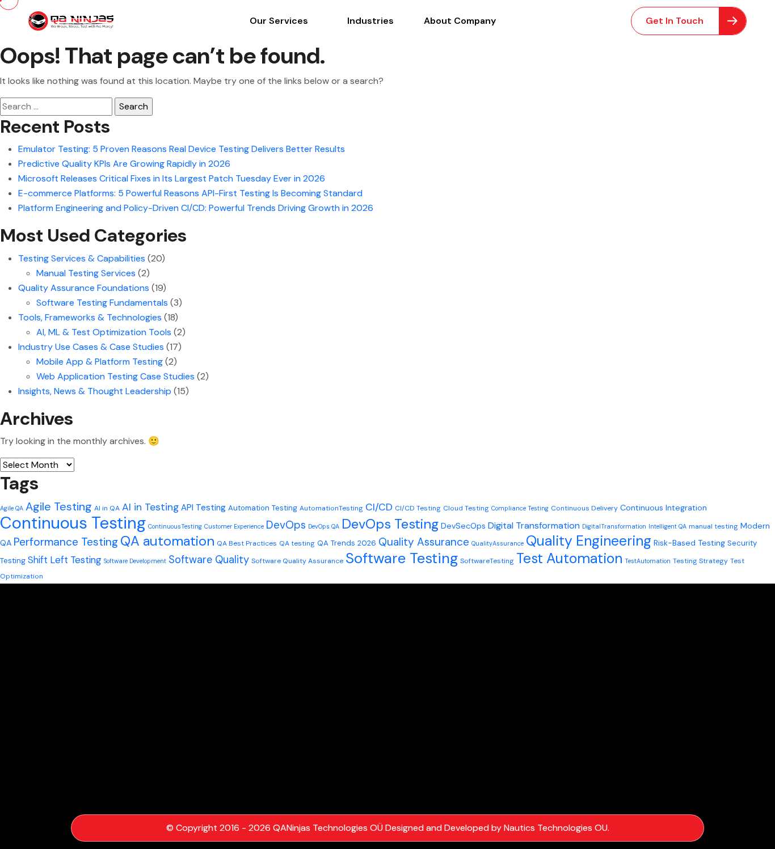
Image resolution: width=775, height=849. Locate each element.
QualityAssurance (497, 543)
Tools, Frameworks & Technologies (90, 317)
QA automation (167, 541)
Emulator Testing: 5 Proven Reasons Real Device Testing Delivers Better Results (181, 149)
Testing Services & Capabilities (81, 258)
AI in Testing (150, 507)
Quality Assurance (423, 542)
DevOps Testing (390, 524)
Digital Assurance (269, 685)
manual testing (713, 526)
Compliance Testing (520, 508)
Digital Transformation (534, 525)
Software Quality (209, 560)
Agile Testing (59, 506)
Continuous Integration (663, 507)
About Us (252, 748)
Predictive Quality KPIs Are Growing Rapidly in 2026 (124, 164)
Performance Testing (66, 542)
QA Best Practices (247, 543)
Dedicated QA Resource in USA (405, 664)
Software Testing (402, 558)
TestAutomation (648, 561)
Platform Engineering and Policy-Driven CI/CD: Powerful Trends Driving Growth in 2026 (195, 208)
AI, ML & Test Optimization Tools (103, 332)
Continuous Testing (73, 523)
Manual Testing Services (86, 273)
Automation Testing (262, 508)
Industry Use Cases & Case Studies (91, 347)
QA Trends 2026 (346, 543)
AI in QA (107, 508)
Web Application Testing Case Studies (115, 376)
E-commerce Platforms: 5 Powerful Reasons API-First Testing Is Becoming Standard (190, 193)
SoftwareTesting (487, 560)
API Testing (203, 507)
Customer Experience (234, 526)
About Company (460, 21)
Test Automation (569, 558)
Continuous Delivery (584, 508)
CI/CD (379, 507)
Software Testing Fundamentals (102, 303)
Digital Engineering (270, 706)
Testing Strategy (700, 560)
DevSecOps (463, 526)
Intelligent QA (667, 526)
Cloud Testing (466, 508)
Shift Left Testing (65, 560)
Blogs (244, 727)
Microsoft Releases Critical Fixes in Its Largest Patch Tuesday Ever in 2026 (171, 178)
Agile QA (11, 508)
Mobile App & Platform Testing (99, 362)
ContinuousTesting (175, 526)
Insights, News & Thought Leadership (94, 391)
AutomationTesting (331, 508)
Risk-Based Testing (689, 543)
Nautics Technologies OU (556, 828)
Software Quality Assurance (297, 560)
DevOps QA (323, 526)
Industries (370, 21)
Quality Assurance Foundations (83, 288)
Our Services (279, 21)
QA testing (297, 543)
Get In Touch (675, 21)
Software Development (135, 561)
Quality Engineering (588, 540)
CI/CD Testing (418, 508)
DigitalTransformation (614, 526)
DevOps (286, 525)
